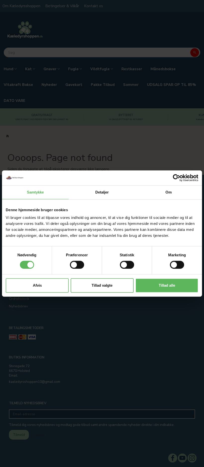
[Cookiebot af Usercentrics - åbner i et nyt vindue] (176, 178)
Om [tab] (168, 192)
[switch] (77, 265)
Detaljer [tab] (102, 192)
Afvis (37, 285)
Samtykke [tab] (35, 192)
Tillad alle (167, 285)
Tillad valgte (102, 285)
